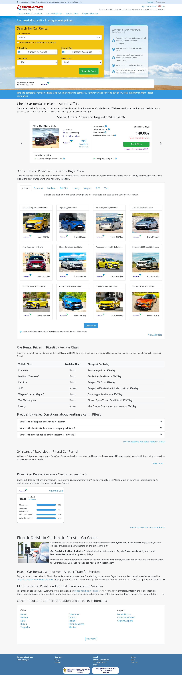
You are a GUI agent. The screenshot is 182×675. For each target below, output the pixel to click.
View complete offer (139, 138)
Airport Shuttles (90, 13)
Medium (51, 188)
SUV (98, 188)
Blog (132, 660)
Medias (72, 627)
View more (91, 325)
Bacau (23, 614)
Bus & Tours (72, 13)
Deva (22, 620)
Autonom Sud (56, 490)
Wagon (87, 188)
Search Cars (88, 71)
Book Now (136, 144)
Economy (38, 188)
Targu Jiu (25, 627)
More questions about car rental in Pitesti (144, 441)
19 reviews (32, 499)
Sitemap (134, 662)
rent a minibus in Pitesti (86, 590)
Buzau (23, 623)
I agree (150, 2)
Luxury (75, 188)
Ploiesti (24, 617)
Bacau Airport (124, 614)
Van (106, 188)
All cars (25, 188)
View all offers (155, 334)
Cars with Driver (54, 13)
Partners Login (23, 660)
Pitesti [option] (22, 37)
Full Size (64, 188)
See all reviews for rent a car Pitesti (147, 527)
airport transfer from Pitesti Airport (35, 579)
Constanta (74, 614)
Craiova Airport (125, 620)
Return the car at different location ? (38, 42)
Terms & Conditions (101, 660)
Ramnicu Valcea (76, 623)
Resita (72, 620)
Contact (58, 662)
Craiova (72, 617)
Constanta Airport (126, 617)
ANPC (95, 665)
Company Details (99, 662)
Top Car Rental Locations (29, 13)
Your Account (150, 6)
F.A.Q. (57, 660)
